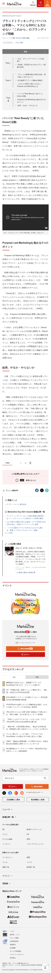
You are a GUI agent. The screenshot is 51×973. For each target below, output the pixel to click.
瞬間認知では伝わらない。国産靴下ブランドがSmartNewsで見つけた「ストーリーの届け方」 (23, 683)
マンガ (4, 862)
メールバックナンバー (27, 642)
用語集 (5, 883)
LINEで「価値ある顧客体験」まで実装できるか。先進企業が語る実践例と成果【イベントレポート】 (27, 742)
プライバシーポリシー (17, 954)
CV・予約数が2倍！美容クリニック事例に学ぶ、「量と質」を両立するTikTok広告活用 (27, 691)
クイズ (29, 862)
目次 (25, 51)
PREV (8, 463)
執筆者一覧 (31, 867)
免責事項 (13, 944)
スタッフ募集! (14, 938)
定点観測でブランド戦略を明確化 (30, 80)
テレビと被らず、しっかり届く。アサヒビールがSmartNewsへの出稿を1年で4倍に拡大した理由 (24, 735)
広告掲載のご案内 (13, 799)
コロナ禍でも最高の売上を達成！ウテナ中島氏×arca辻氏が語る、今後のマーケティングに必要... (26, 523)
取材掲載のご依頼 (37, 799)
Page (8, 63)
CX (28, 834)
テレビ (4, 834)
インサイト (6, 844)
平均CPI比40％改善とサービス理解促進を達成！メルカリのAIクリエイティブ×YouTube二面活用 (26, 705)
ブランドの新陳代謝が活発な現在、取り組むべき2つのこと (31, 75)
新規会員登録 (26, 649)
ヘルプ (12, 931)
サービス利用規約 (15, 951)
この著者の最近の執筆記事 (25, 572)
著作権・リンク (15, 934)
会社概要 (13, 948)
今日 (14, 677)
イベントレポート (8, 42)
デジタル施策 (7, 839)
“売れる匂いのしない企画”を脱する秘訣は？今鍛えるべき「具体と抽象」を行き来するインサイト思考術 (26, 713)
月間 (37, 677)
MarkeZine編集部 (21, 38)
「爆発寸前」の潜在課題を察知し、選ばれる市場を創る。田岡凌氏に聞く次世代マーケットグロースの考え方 (27, 727)
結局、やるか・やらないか (27, 105)
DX (3, 829)
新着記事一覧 (8, 817)
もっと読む (9, 532)
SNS (28, 839)
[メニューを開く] (3, 3)
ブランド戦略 (19, 42)
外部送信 (13, 958)
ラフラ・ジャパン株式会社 (16, 504)
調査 (28, 857)
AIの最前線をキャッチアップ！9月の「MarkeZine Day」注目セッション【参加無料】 (27, 749)
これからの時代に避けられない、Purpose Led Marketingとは (29, 84)
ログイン (27, 654)
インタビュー (7, 857)
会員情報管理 (14, 941)
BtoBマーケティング (34, 829)
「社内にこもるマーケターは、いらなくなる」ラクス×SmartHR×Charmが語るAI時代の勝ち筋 (26, 720)
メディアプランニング (35, 844)
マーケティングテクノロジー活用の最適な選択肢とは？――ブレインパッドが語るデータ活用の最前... (26, 517)
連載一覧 (5, 867)
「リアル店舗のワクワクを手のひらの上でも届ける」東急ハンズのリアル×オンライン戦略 (25, 528)
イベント (6, 875)
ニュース (6, 809)
